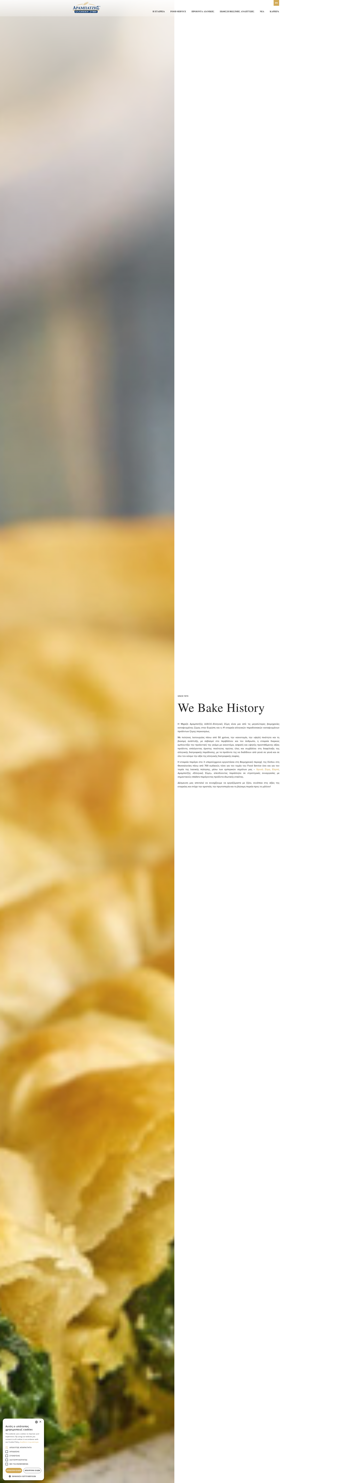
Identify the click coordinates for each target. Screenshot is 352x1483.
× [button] (40, 1422)
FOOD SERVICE (178, 11)
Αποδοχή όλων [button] (13, 1470)
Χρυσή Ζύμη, (263, 769)
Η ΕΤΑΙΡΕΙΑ (159, 11)
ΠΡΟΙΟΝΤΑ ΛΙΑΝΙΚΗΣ (203, 11)
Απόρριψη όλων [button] (32, 1470)
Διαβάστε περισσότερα (29, 1442)
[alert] (23, 1449)
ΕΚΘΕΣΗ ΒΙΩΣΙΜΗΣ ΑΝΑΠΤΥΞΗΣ (237, 11)
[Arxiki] (86, 6)
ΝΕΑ (262, 11)
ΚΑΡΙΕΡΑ (274, 11)
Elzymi (275, 769)
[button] (23, 1476)
